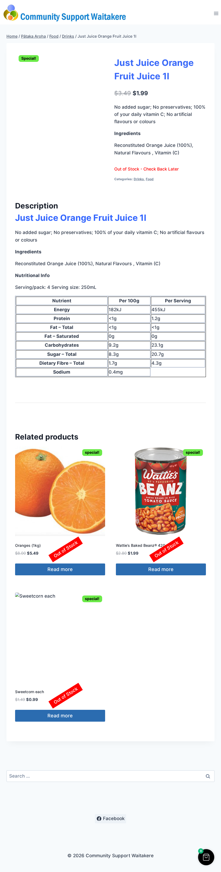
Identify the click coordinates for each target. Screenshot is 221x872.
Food (150, 179)
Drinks (139, 179)
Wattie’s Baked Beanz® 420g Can (146, 545)
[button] (206, 857)
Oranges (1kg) (28, 545)
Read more (60, 569)
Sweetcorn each (29, 691)
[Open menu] (216, 13)
